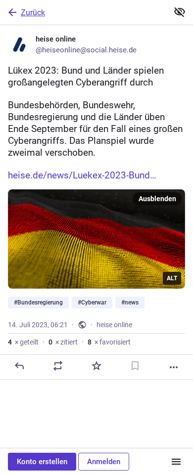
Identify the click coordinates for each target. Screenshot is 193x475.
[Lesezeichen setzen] (135, 366)
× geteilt (23, 342)
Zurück (33, 12)
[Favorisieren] (96, 366)
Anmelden (103, 461)
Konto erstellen (42, 461)
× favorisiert (109, 342)
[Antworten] (19, 366)
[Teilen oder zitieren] (58, 366)
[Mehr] (174, 367)
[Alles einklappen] (179, 12)
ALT (172, 278)
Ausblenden (157, 199)
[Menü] (176, 461)
